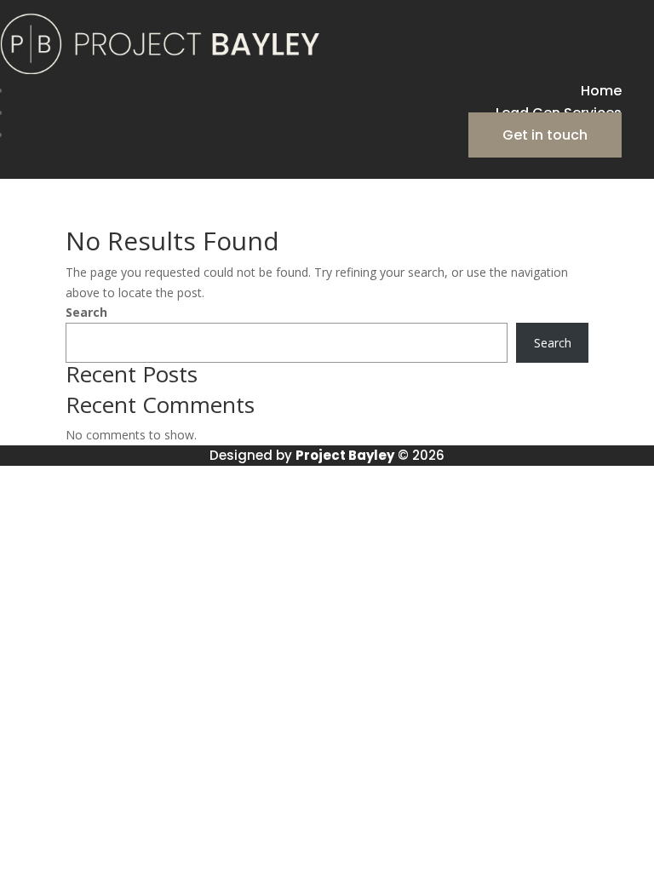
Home (601, 90)
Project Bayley (344, 455)
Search (86, 312)
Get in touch (545, 135)
